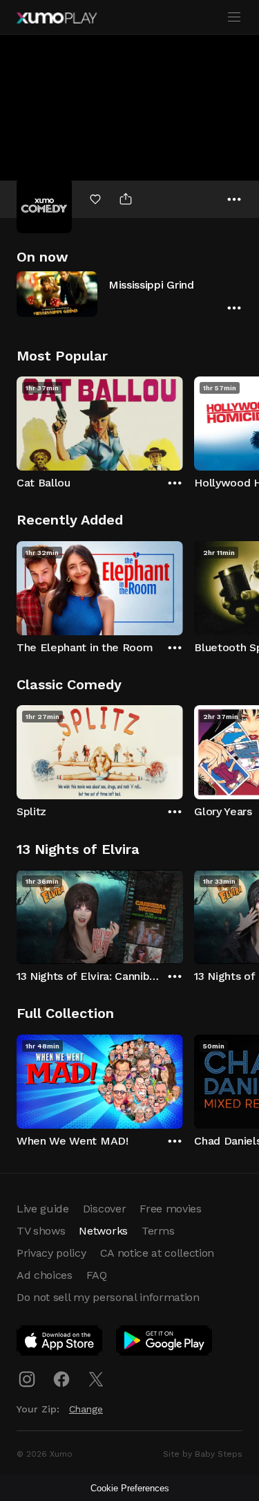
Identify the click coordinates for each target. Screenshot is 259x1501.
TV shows (41, 1230)
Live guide (43, 1208)
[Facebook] (61, 1379)
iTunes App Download (60, 1343)
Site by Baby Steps (202, 1454)
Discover (104, 1208)
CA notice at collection (157, 1252)
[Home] (57, 18)
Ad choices (45, 1275)
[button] (129, 293)
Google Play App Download (164, 1343)
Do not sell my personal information (108, 1297)
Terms (158, 1230)
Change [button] (86, 1408)
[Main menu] (234, 17)
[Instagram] (27, 1379)
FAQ (96, 1275)
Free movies (170, 1208)
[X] (96, 1379)
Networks (103, 1230)
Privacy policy (51, 1252)
